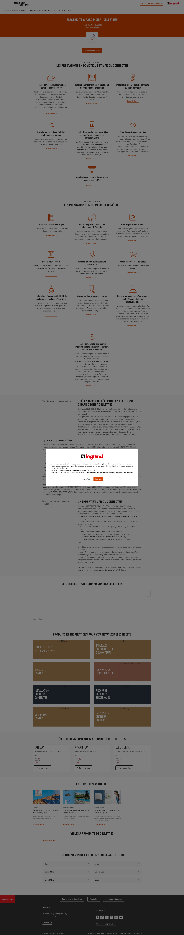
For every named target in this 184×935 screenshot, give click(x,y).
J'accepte (98, 479)
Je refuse (86, 479)
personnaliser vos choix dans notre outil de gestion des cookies (110, 473)
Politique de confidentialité (71, 470)
